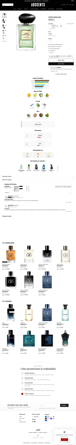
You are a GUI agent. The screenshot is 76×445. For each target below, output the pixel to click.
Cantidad (50, 38)
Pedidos (20, 416)
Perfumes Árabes (51, 9)
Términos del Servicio (47, 442)
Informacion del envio (6, 176)
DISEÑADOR (9, 301)
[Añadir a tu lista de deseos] (19, 251)
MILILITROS (50, 23)
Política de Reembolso (26, 442)
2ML (50, 26)
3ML (53, 26)
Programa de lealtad (22, 421)
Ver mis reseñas (21, 418)
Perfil (20, 420)
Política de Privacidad (34, 442)
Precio (49, 31)
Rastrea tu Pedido (59, 9)
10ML (61, 26)
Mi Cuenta (19, 9)
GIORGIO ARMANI (51, 20)
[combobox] (7, 4)
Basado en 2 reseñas (8, 187)
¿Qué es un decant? (70, 23)
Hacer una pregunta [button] (67, 186)
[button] (51, 19)
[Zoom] (26, 31)
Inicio (15, 9)
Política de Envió (40, 442)
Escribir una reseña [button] (59, 186)
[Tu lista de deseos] (67, 4)
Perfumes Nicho (43, 9)
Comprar (25, 9)
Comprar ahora (61, 63)
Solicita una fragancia (7, 179)
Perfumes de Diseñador (35, 9)
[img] (11, 196)
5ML (57, 26)
